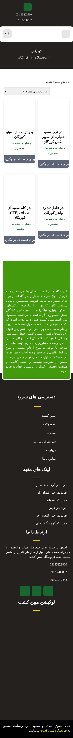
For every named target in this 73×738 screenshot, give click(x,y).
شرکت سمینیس (27, 300)
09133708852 (24, 20)
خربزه (10, 324)
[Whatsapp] (25, 591)
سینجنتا (62, 305)
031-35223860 (24, 14)
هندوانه (20, 324)
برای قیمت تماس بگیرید (53, 164)
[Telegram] (48, 591)
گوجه (37, 324)
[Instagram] (36, 591)
